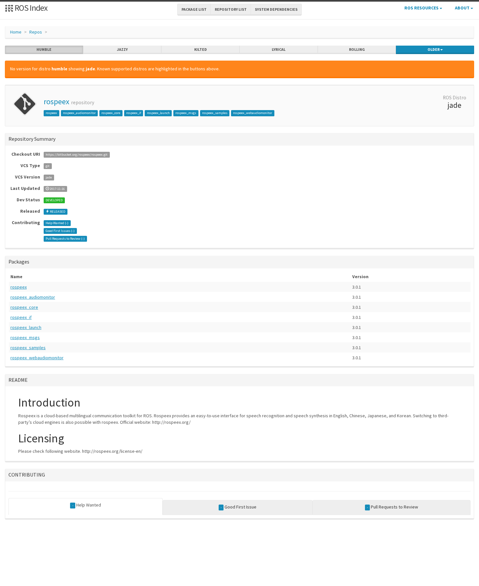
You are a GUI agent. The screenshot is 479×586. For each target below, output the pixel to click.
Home (16, 32)
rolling (357, 49)
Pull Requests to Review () (65, 238)
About (463, 8)
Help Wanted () (57, 223)
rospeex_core (110, 113)
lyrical (278, 49)
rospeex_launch (158, 113)
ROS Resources (422, 8)
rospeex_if (133, 113)
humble (43, 49)
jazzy (122, 49)
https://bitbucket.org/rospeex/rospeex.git (77, 154)
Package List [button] (194, 9)
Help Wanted (86, 505)
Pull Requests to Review (392, 507)
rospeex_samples (214, 113)
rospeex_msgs (185, 113)
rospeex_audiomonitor (79, 113)
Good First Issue (238, 507)
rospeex (56, 101)
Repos (35, 32)
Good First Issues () (60, 231)
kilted (200, 49)
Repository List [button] (231, 9)
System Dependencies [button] (276, 9)
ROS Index (30, 7)
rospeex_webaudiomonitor (252, 113)
